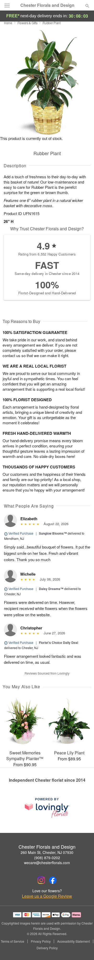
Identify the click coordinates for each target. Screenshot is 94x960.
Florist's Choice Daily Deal (58, 642)
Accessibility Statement (73, 941)
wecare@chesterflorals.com (47, 862)
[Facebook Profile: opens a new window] (52, 880)
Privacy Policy (41, 941)
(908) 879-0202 (47, 857)
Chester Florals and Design (47, 5)
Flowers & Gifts (27, 22)
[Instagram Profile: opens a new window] (41, 880)
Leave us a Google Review (47, 896)
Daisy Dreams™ (51, 588)
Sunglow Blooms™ (53, 533)
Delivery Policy (47, 947)
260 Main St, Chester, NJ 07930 (47, 852)
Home (8, 22)
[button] (83, 948)
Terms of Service (12, 941)
